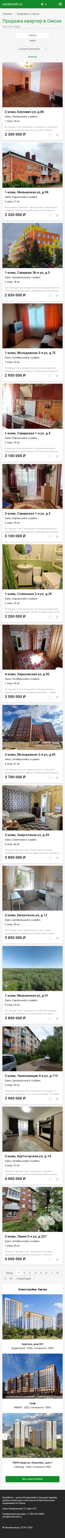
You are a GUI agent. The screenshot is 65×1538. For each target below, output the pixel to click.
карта (32, 40)
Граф (33, 1403)
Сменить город (11, 26)
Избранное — (45, 4)
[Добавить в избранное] (57, 135)
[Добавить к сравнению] (50, 135)
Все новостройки (32, 1478)
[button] (32, 49)
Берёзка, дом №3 (32, 1344)
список (32, 35)
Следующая (24, 1278)
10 (10, 1278)
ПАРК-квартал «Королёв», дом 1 (33, 1462)
